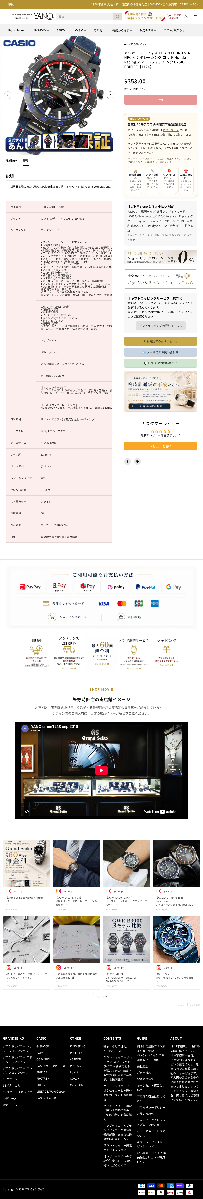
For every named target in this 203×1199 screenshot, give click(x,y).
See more (101, 996)
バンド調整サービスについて (151, 1133)
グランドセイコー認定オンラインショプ (117, 1147)
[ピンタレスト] (137, 461)
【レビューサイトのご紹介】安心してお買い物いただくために (117, 1160)
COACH (75, 1078)
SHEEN (41, 1085)
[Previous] (7, 95)
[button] (5, 16)
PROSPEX (76, 1053)
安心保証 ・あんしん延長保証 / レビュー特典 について (151, 1157)
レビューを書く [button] (160, 446)
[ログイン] (186, 16)
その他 (98, 30)
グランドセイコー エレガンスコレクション (17, 1070)
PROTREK (42, 1078)
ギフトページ (171, 130)
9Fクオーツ (10, 1079)
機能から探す (121, 30)
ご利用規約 (144, 1073)
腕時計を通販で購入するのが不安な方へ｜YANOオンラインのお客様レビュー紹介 (151, 1053)
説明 (26, 160)
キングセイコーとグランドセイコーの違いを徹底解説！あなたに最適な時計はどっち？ (117, 1132)
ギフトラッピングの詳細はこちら (160, 326)
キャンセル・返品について (151, 1087)
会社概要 (142, 1066)
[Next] (110, 95)
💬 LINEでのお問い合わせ (160, 363)
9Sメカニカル (11, 1085)
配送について (145, 1079)
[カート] (195, 16)
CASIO (79, 30)
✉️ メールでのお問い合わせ (160, 352)
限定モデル (147, 30)
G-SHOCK (40, 30)
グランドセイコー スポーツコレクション (17, 1059)
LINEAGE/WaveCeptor (51, 1091)
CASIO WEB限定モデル (51, 1066)
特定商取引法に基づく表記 (151, 1098)
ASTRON (75, 1059)
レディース (10, 1098)
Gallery (11, 160)
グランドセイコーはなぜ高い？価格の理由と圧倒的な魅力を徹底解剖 (117, 1112)
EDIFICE (41, 1072)
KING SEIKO (78, 1046)
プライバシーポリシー (151, 1107)
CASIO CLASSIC (46, 1098)
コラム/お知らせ (175, 30)
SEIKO (61, 30)
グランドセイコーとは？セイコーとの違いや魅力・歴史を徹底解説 (117, 1092)
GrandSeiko (16, 30)
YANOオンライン (35, 1189)
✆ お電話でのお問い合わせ (161, 341)
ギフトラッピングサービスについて (151, 1144)
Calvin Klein (78, 1085)
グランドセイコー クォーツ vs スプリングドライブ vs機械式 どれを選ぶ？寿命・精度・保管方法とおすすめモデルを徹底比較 (118, 1068)
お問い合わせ (145, 1114)
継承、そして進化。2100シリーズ (116, 1048)
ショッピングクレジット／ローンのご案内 (151, 1122)
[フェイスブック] (127, 461)
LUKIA (74, 1072)
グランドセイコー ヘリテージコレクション (17, 1048)
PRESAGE (76, 1066)
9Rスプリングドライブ (17, 1092)
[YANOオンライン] (33, 16)
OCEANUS (43, 1059)
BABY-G (41, 1053)
